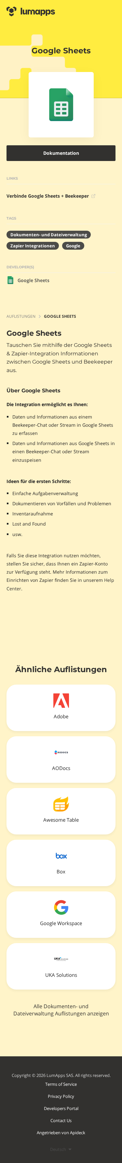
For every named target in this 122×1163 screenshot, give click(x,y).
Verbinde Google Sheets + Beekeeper (48, 196)
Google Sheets (33, 280)
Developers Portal (61, 1108)
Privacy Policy (61, 1096)
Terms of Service (61, 1084)
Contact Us (61, 1120)
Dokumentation (61, 153)
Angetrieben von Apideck (61, 1133)
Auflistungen (21, 316)
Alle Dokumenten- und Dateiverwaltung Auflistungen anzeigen (61, 1010)
